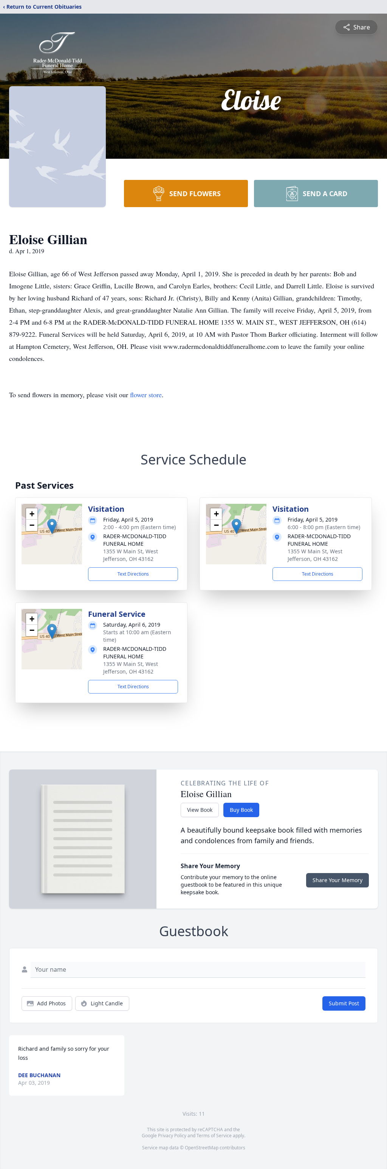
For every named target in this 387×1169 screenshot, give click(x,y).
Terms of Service (214, 1135)
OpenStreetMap (201, 1147)
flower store (146, 394)
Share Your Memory (337, 880)
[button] (52, 526)
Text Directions (133, 574)
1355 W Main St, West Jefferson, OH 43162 (130, 555)
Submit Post (344, 1003)
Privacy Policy (172, 1135)
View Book (199, 809)
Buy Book (241, 809)
